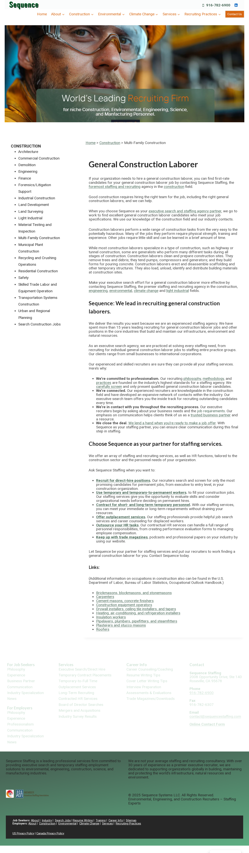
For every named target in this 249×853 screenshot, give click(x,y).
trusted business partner (211, 415)
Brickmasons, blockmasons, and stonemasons (134, 593)
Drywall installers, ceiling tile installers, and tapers (136, 609)
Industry (47, 820)
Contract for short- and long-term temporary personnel (143, 504)
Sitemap (131, 820)
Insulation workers (111, 617)
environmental (120, 290)
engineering (98, 290)
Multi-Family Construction (39, 238)
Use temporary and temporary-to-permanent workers (141, 492)
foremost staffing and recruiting (114, 186)
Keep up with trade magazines (122, 537)
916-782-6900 (201, 693)
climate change (146, 290)
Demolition (27, 165)
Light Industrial (30, 218)
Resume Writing (83, 820)
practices (103, 382)
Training (101, 820)
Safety (23, 277)
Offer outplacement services (120, 517)
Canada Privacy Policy (50, 833)
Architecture (28, 151)
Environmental (67, 823)
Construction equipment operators (124, 605)
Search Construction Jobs (39, 324)
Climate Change (89, 823)
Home (42, 14)
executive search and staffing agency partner (185, 211)
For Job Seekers (21, 664)
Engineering (27, 171)
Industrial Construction (36, 198)
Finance (24, 178)
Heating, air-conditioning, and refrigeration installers (138, 613)
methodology (213, 378)
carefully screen (109, 386)
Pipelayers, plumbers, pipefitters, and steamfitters (136, 621)
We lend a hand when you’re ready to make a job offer (172, 423)
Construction (109, 143)
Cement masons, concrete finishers (125, 601)
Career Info (136, 664)
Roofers (102, 629)
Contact (196, 664)
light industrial (177, 290)
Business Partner (21, 681)
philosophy (192, 378)
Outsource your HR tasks (117, 525)
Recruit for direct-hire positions (123, 480)
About (35, 820)
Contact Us (234, 14)
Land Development (33, 204)
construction (174, 186)
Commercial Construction (39, 158)
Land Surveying (30, 211)
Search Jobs (63, 820)
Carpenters (105, 596)
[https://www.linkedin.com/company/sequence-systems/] (236, 5)
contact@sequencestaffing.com (215, 716)
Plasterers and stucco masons (121, 625)
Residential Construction (38, 271)
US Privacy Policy (23, 833)
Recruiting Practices (128, 823)
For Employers (19, 707)
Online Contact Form (207, 724)
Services (66, 664)
